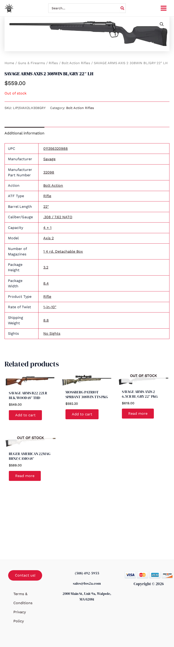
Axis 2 (48, 238)
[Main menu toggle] (163, 8)
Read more (137, 413)
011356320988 (55, 148)
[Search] (123, 8)
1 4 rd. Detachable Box (63, 251)
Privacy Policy (19, 616)
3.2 (45, 267)
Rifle (47, 196)
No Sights (51, 333)
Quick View (30, 383)
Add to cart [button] (25, 415)
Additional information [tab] (24, 133)
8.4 (46, 283)
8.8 (46, 320)
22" (46, 206)
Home (9, 63)
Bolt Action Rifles (76, 63)
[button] (162, 24)
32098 (48, 172)
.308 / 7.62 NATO (57, 217)
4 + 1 (47, 227)
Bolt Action (53, 185)
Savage (49, 159)
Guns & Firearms (31, 63)
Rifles (53, 63)
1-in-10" (49, 307)
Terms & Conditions (22, 598)
